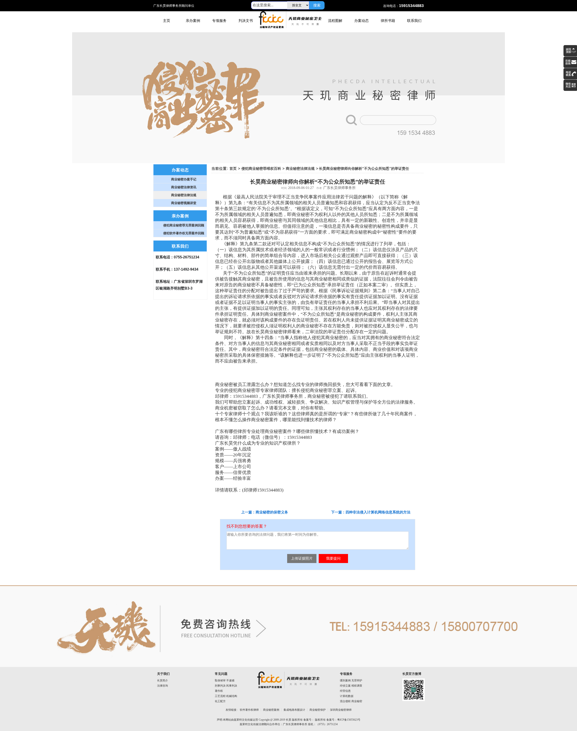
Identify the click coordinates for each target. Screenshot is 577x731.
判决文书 (245, 21)
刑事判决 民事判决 (226, 685)
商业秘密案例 (271, 709)
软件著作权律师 (249, 709)
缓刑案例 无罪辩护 (351, 680)
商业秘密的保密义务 (272, 512)
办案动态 (361, 21)
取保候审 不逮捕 (224, 680)
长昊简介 (162, 680)
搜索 (317, 5)
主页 (166, 21)
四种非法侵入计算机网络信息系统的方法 (378, 512)
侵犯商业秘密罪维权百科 (261, 168)
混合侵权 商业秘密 (351, 701)
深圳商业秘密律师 (341, 709)
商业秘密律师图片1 (288, 97)
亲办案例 (193, 21)
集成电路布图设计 (294, 709)
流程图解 (335, 21)
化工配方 (220, 701)
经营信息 (345, 690)
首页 (233, 168)
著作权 (219, 690)
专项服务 (219, 21)
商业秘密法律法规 (300, 168)
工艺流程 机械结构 (226, 696)
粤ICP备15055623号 (348, 719)
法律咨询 (162, 685)
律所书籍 (388, 21)
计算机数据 (346, 696)
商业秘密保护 (317, 709)
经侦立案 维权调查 (351, 685)
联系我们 (414, 21)
